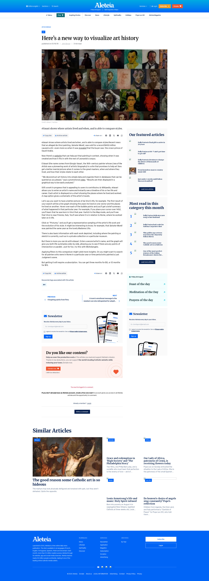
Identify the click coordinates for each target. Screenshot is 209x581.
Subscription (104, 551)
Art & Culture (46, 27)
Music (111, 480)
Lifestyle (106, 15)
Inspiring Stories (74, 15)
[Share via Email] (118, 135)
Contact (122, 574)
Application (104, 545)
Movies (111, 440)
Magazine (103, 548)
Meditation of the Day (143, 292)
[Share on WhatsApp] (122, 135)
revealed (83, 148)
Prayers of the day (141, 300)
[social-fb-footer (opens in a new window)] (102, 567)
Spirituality (117, 15)
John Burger (66, 44)
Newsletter (104, 542)
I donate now (52, 369)
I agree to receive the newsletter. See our (66, 331)
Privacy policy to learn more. (78, 331)
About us (89, 574)
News (97, 15)
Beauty (37, 440)
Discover (88, 15)
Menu (50, 15)
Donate (176, 6)
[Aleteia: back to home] (104, 5)
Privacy (139, 574)
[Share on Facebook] (106, 135)
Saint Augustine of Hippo (111, 10)
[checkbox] (44, 331)
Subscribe (163, 6)
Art (44, 285)
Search (56, 6)
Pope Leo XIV (140, 15)
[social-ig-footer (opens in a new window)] (111, 567)
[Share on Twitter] (114, 135)
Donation (103, 554)
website (58, 156)
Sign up (48, 336)
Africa (148, 440)
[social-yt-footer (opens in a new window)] (98, 567)
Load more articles (147, 189)
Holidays (128, 15)
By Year (123, 542)
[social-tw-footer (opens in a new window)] (107, 567)
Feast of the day (139, 284)
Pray (59, 15)
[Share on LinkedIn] (110, 135)
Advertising (104, 557)
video (82, 180)
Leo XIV (148, 480)
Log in (155, 6)
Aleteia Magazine (155, 15)
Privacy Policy (130, 574)
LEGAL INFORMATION (101, 574)
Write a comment (82, 412)
